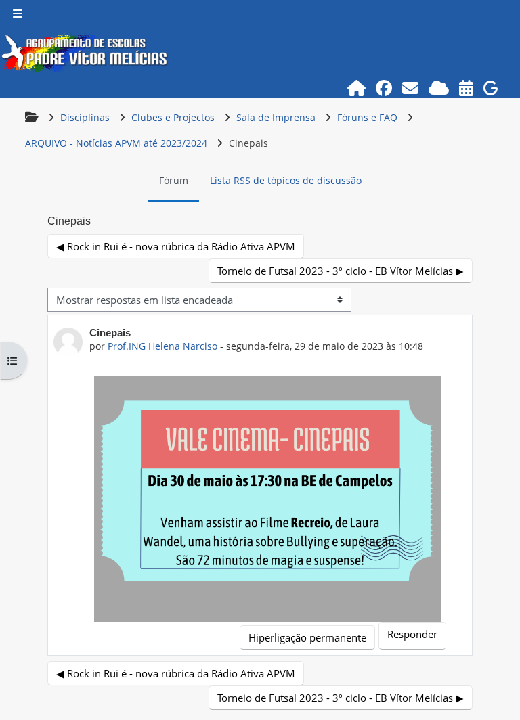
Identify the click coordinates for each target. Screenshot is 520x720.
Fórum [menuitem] (173, 180)
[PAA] (466, 87)
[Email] (410, 87)
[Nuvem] (439, 87)
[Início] (357, 87)
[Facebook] (384, 87)
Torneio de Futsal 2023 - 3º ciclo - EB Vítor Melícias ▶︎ (340, 270)
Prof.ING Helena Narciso (162, 346)
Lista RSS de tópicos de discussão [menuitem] (286, 180)
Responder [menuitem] (412, 634)
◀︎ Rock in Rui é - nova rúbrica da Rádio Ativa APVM (175, 246)
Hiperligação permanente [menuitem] (307, 637)
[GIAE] (491, 87)
